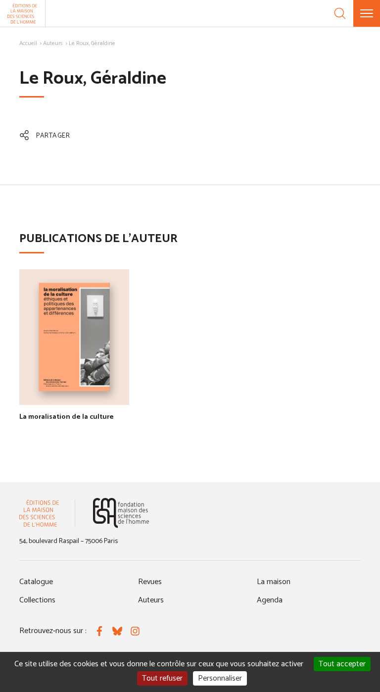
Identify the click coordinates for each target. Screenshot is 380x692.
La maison (273, 582)
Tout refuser (162, 678)
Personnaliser (220, 678)
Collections (37, 600)
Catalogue (36, 582)
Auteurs (53, 43)
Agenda (270, 600)
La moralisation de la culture (66, 417)
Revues (150, 582)
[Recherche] (340, 13)
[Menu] (366, 13)
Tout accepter (342, 664)
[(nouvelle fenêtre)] (121, 513)
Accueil (28, 43)
